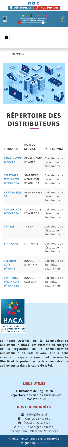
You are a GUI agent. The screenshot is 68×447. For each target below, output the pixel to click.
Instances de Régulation (36, 391)
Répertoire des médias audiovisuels (36, 395)
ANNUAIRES (18, 54)
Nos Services (49, 7)
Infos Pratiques (36, 399)
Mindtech (43, 443)
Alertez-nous (22, 7)
